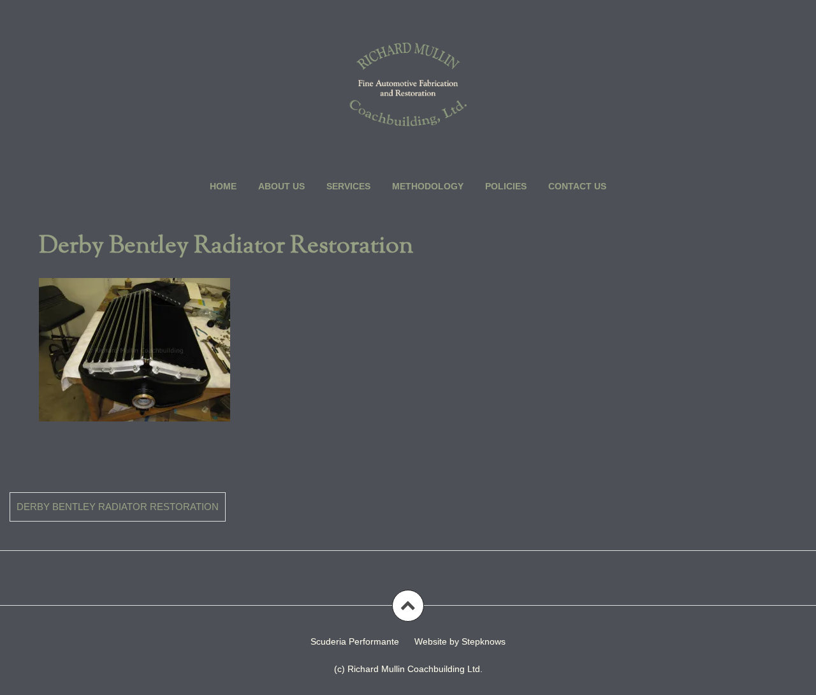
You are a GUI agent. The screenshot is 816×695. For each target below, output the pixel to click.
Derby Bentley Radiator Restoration (118, 506)
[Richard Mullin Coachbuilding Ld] (408, 83)
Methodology (427, 186)
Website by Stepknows (460, 641)
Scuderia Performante (354, 641)
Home (223, 186)
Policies (506, 186)
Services (348, 186)
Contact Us (577, 186)
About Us (281, 186)
